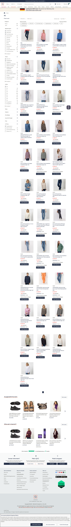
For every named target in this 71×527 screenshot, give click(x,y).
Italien (38, 501)
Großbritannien (34, 501)
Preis (6, 121)
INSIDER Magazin (33, 472)
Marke (6, 56)
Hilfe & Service (19, 487)
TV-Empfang (45, 486)
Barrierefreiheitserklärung (47, 478)
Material (6, 112)
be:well (25, 6)
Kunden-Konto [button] (30, 463)
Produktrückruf (6, 483)
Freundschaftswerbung (34, 478)
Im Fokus (7, 124)
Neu (8, 6)
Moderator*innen (46, 485)
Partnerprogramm (33, 479)
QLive (5, 478)
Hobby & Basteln (58, 6)
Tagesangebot (3, 6)
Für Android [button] (62, 463)
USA (30, 501)
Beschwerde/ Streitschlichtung (22, 489)
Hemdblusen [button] (23, 25)
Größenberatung (20, 476)
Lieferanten (6, 481)
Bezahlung (19, 479)
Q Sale (35, 6)
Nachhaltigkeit (45, 476)
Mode (39, 6)
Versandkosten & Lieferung (21, 478)
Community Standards (39, 507)
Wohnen (52, 6)
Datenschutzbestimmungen (28, 507)
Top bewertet (30, 6)
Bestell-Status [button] (41, 463)
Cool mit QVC (19, 6)
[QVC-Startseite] (4, 13)
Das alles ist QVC (46, 474)
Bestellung (19, 472)
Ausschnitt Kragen (8, 118)
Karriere (44, 483)
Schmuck (47, 6)
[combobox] (36, 4)
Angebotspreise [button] (48, 23)
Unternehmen (45, 472)
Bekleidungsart (8, 28)
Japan (41, 501)
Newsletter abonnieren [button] (14, 463)
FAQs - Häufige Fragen (21, 485)
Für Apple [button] (52, 463)
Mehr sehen (64, 397)
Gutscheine (32, 476)
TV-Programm (32, 474)
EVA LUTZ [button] (31, 23)
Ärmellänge (7, 115)
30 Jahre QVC (13, 6)
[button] (57, 4)
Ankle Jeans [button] (56, 23)
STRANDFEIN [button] (24, 23)
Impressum (50, 507)
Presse (5, 479)
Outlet (44, 490)
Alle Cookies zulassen (36, 524)
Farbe (6, 109)
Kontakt (5, 474)
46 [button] (61, 23)
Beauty (43, 6)
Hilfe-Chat (6, 472)
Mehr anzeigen (7, 53)
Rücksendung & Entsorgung (22, 481)
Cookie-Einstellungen (64, 524)
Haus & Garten (65, 6)
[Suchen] (50, 4)
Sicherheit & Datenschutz (21, 483)
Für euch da (32, 481)
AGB (20, 507)
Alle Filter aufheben (63, 21)
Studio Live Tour (45, 488)
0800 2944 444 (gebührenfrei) (9, 476)
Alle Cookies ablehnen (50, 524)
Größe (6, 84)
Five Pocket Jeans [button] (39, 23)
